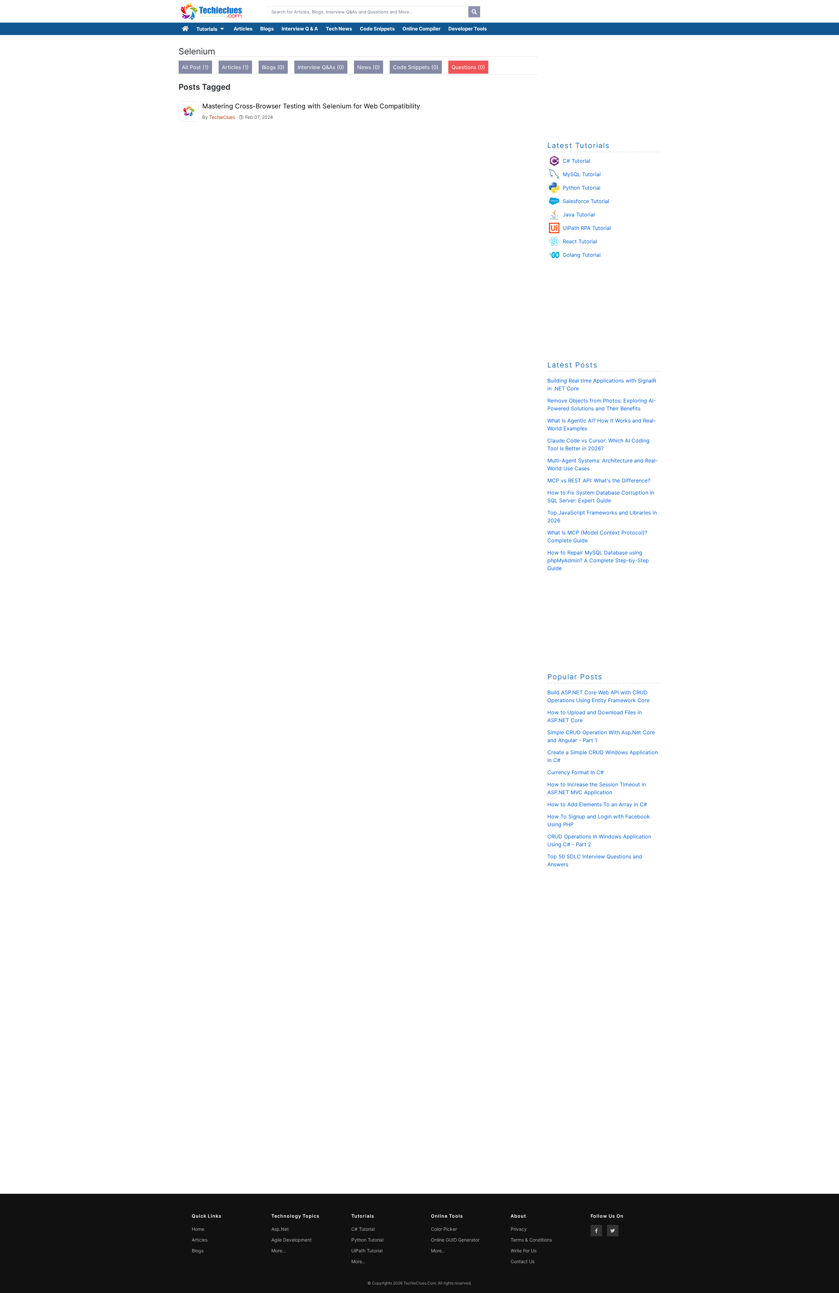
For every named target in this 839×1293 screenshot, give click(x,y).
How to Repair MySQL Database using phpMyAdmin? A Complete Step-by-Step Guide (598, 560)
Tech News (339, 29)
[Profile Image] (188, 111)
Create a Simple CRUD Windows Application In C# (602, 756)
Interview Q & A (300, 29)
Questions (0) (468, 67)
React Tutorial (580, 241)
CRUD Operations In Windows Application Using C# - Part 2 (599, 840)
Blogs (267, 29)
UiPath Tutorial (366, 1250)
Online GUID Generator (455, 1240)
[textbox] (366, 12)
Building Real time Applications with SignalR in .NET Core (601, 384)
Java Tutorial (579, 214)
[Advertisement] (603, 86)
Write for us (524, 1250)
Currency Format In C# (575, 772)
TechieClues (222, 117)
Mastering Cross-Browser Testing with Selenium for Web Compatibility (311, 106)
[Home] (185, 29)
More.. (358, 1261)
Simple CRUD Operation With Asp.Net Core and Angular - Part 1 (601, 736)
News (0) (368, 67)
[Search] (474, 11)
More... (278, 1250)
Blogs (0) (273, 67)
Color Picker (444, 1229)
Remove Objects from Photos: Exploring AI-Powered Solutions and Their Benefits (601, 404)
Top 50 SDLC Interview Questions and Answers (594, 860)
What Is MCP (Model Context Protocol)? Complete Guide (597, 536)
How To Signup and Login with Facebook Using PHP (598, 820)
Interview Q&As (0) (321, 67)
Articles (243, 29)
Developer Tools (467, 29)
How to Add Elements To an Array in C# (597, 804)
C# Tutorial (576, 161)
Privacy (519, 1229)
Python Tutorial (581, 187)
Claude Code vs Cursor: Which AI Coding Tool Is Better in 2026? (598, 444)
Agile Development (291, 1240)
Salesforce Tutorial (586, 201)
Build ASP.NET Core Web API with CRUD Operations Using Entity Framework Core (598, 696)
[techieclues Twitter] (612, 1230)
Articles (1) (235, 67)
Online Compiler (421, 29)
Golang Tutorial (582, 255)
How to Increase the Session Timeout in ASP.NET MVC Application (596, 788)
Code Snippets (377, 29)
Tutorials (207, 29)
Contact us (523, 1261)
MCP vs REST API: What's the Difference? (598, 480)
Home (198, 1229)
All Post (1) (195, 67)
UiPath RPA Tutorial (587, 228)
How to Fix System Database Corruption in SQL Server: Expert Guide (600, 496)
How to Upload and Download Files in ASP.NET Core (594, 716)
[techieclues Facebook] (596, 1230)
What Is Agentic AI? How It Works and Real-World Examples (601, 424)
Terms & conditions (531, 1240)
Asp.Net (280, 1229)
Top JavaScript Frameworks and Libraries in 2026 (602, 516)
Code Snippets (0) (416, 67)
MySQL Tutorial (582, 174)
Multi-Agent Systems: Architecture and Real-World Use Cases (602, 464)
